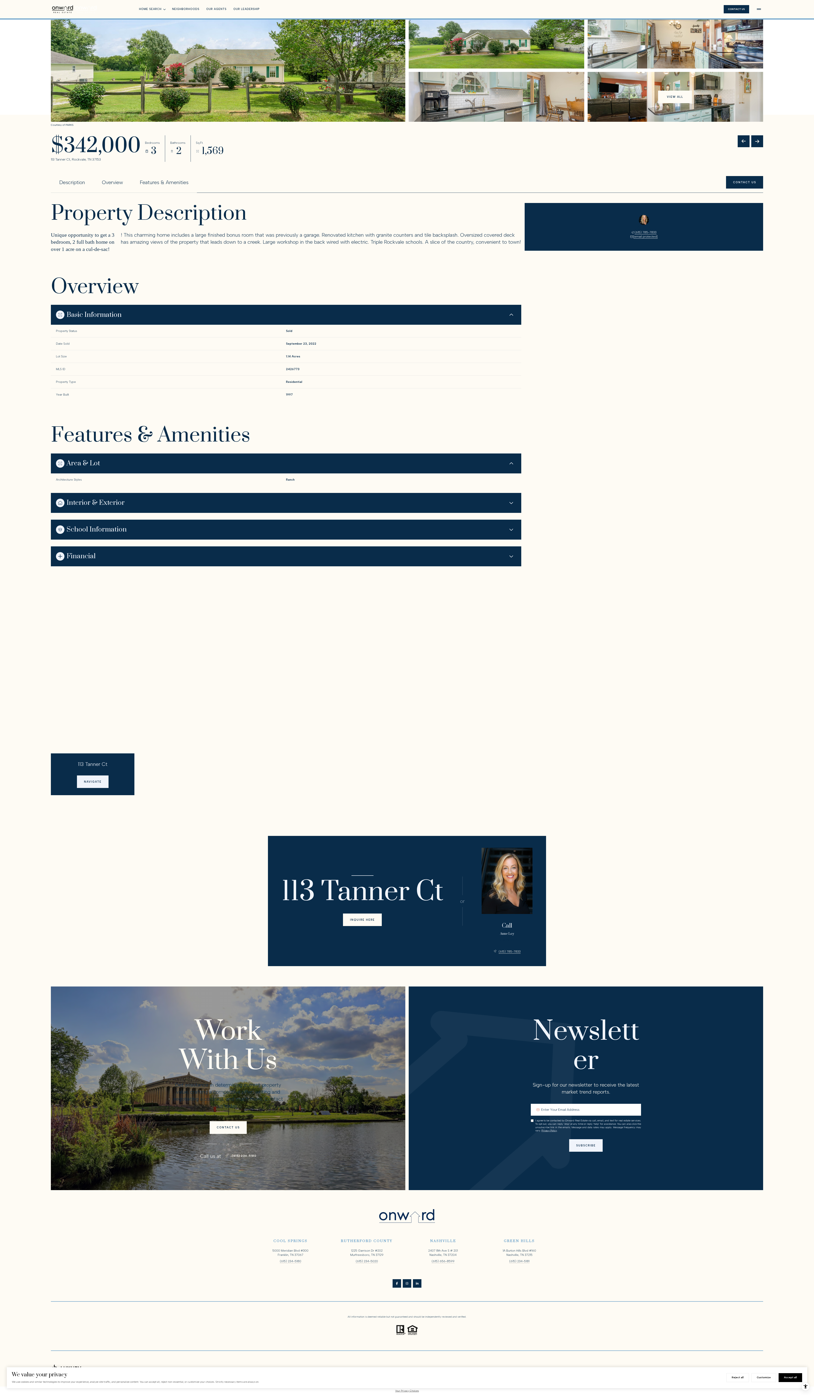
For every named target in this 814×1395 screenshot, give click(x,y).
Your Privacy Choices (407, 1390)
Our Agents (216, 9)
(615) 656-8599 (443, 1261)
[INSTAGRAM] (407, 1283)
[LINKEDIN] (417, 1283)
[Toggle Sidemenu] (759, 9)
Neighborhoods (185, 9)
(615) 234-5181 (519, 1261)
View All (675, 96)
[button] (744, 182)
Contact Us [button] (736, 9)
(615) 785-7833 (645, 232)
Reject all (738, 1377)
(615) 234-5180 (244, 1155)
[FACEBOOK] (397, 1283)
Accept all (790, 1377)
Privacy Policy (549, 1130)
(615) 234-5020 (367, 1261)
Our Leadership (246, 9)
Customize (764, 1377)
